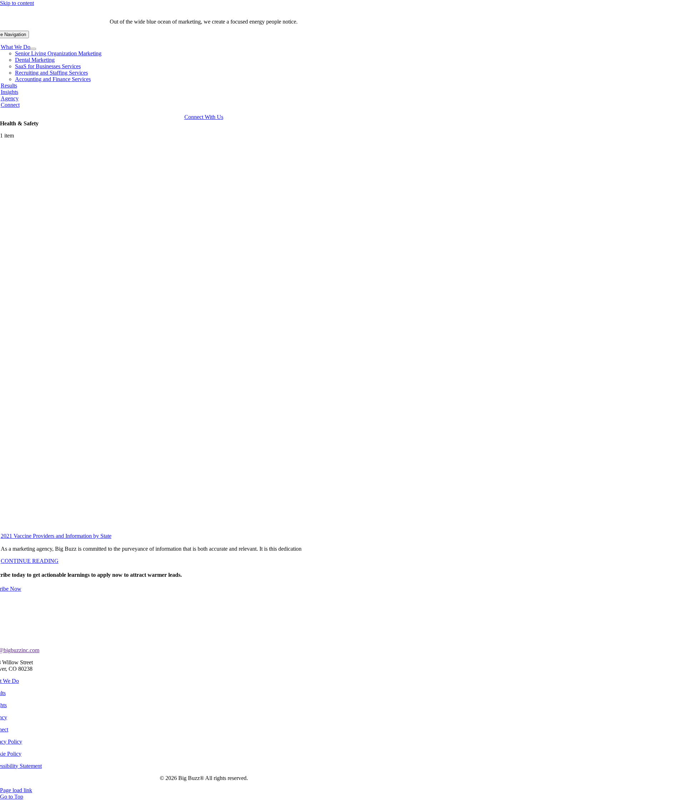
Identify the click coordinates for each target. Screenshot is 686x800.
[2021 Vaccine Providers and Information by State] (211, 338)
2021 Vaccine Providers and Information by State (56, 536)
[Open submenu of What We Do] (33, 49)
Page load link (16, 790)
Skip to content (17, 3)
